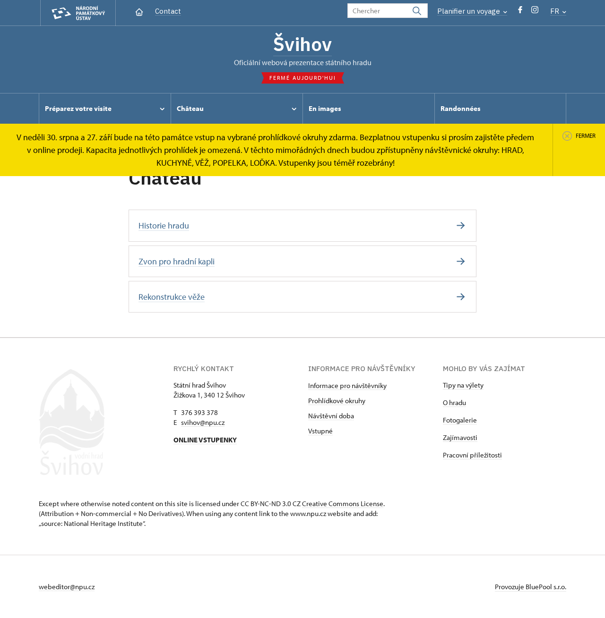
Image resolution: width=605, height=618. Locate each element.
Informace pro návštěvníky (347, 385)
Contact (168, 11)
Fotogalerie (460, 419)
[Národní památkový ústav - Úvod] (78, 13)
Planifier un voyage (469, 11)
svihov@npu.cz (203, 422)
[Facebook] (520, 12)
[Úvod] (139, 11)
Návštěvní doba (331, 415)
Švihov (302, 44)
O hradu (454, 402)
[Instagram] (534, 12)
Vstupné (320, 430)
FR (555, 11)
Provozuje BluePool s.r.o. (530, 586)
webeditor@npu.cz (67, 586)
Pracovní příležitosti (472, 454)
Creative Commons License (342, 503)
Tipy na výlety (463, 385)
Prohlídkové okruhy (336, 400)
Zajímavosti (460, 437)
